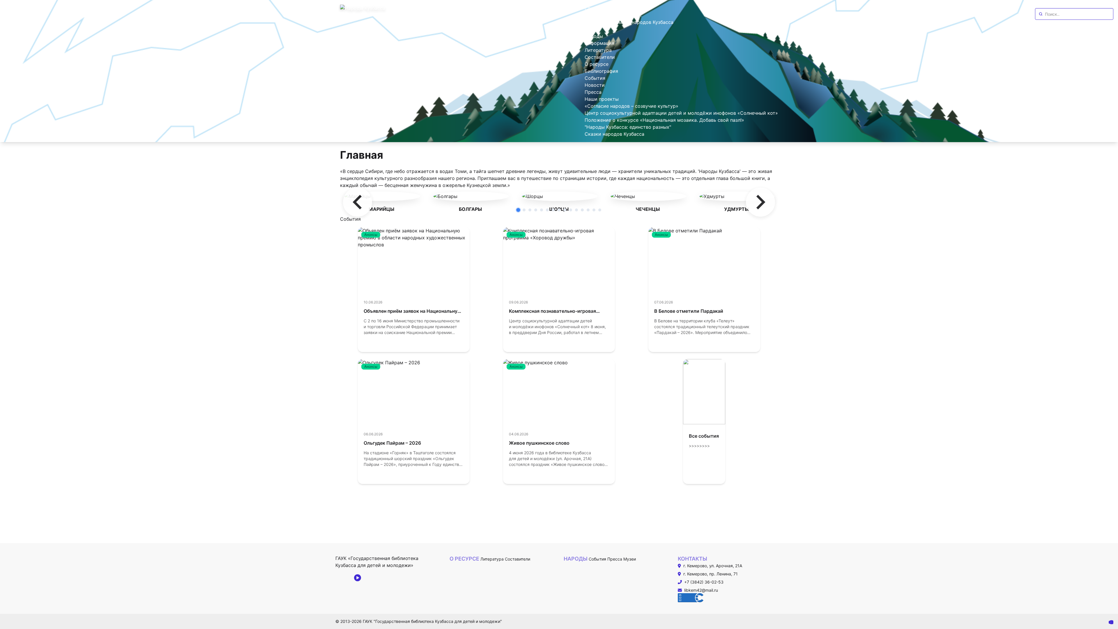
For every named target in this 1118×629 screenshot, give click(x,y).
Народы (576, 559)
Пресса (614, 558)
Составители (517, 558)
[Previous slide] (357, 202)
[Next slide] (760, 202)
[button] (518, 210)
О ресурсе (464, 559)
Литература (492, 558)
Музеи (629, 558)
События (597, 558)
